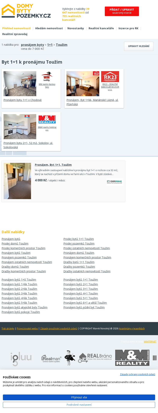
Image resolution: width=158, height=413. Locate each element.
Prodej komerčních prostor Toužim (23, 248)
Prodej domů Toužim (15, 243)
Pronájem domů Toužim (78, 253)
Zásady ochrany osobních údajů (137, 374)
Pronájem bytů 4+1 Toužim (80, 293)
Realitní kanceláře (101, 28)
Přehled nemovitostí (16, 28)
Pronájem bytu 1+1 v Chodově (22, 100)
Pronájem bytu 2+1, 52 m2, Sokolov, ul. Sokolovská (28, 145)
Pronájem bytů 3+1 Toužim (80, 289)
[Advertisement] (63, 214)
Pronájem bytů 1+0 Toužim (19, 279)
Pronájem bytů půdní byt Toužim (84, 307)
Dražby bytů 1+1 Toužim (78, 262)
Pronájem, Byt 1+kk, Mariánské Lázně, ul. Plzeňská (92, 102)
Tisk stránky (8, 328)
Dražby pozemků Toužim (79, 266)
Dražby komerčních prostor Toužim (24, 271)
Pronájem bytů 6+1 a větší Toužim (85, 302)
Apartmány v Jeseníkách (132, 328)
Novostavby (75, 28)
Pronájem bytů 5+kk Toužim (19, 302)
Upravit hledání (138, 46)
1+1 (50, 45)
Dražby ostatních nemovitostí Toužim (86, 271)
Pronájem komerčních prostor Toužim (87, 257)
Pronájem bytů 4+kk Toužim (19, 298)
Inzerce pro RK (128, 28)
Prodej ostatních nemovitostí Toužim (86, 248)
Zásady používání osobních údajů (58, 328)
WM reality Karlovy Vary (47, 85)
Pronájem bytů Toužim (16, 253)
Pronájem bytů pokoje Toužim (21, 312)
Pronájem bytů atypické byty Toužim (24, 307)
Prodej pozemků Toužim (78, 243)
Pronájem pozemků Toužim (19, 257)
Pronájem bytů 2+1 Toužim (80, 284)
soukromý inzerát (122, 11)
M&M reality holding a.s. (47, 128)
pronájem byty (32, 45)
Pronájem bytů (11, 239)
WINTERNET (150, 341)
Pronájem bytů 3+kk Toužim (19, 293)
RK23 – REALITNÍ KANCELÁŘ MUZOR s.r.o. (110, 87)
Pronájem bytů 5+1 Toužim (80, 298)
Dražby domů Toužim (15, 266)
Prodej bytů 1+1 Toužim (78, 239)
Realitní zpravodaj (14, 34)
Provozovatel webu (27, 328)
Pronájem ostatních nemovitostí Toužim (27, 262)
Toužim (61, 45)
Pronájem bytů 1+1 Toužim (80, 279)
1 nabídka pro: (10, 44)
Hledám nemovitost (49, 28)
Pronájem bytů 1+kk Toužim (19, 284)
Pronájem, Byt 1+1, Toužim (53, 165)
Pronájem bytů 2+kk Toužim (19, 289)
